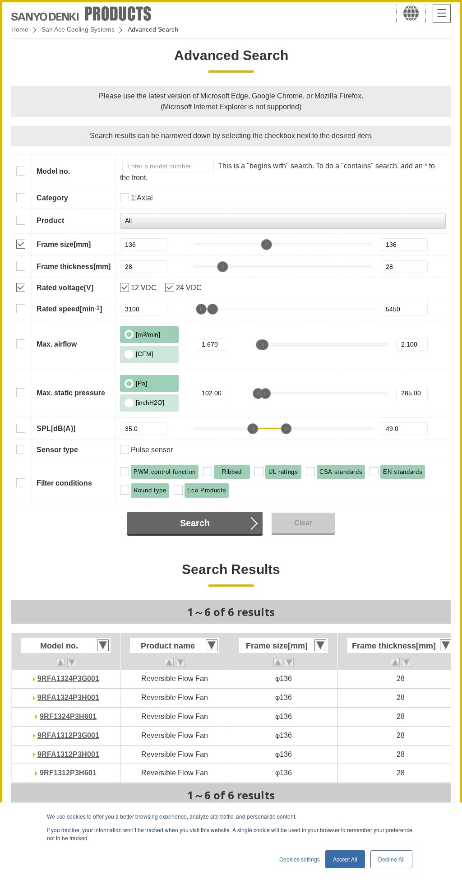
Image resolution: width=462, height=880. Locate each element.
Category (52, 198)
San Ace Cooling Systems (78, 29)
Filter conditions (64, 483)
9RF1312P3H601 (68, 773)
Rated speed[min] (69, 309)
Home (19, 29)
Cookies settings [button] (299, 859)
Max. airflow (57, 344)
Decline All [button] (391, 859)
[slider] (266, 244)
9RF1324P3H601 (68, 716)
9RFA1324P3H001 (68, 697)
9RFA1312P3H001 (68, 754)
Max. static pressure (71, 393)
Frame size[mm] (64, 244)
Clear (303, 523)
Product (50, 220)
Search (195, 523)
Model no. (53, 171)
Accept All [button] (345, 859)
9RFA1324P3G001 (68, 678)
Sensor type (57, 450)
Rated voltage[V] (65, 288)
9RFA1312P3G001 (68, 735)
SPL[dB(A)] (56, 428)
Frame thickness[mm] (74, 266)
